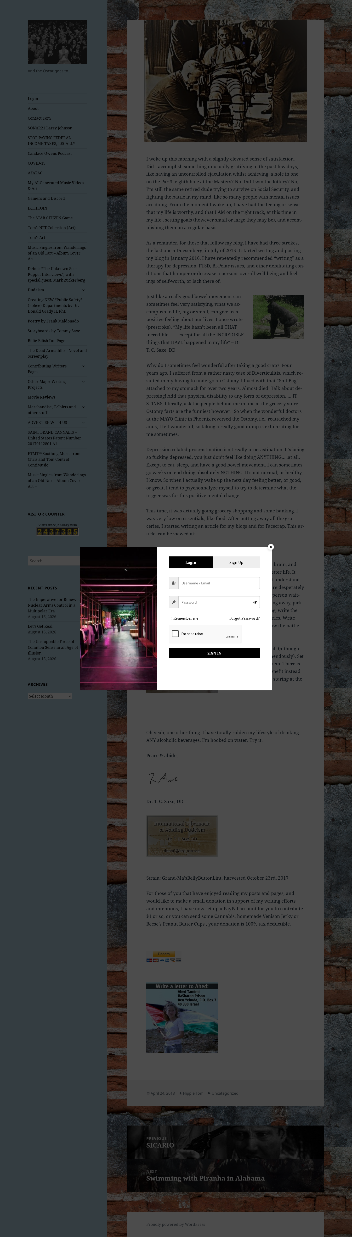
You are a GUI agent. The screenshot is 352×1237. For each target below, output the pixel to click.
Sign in (214, 653)
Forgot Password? (244, 618)
